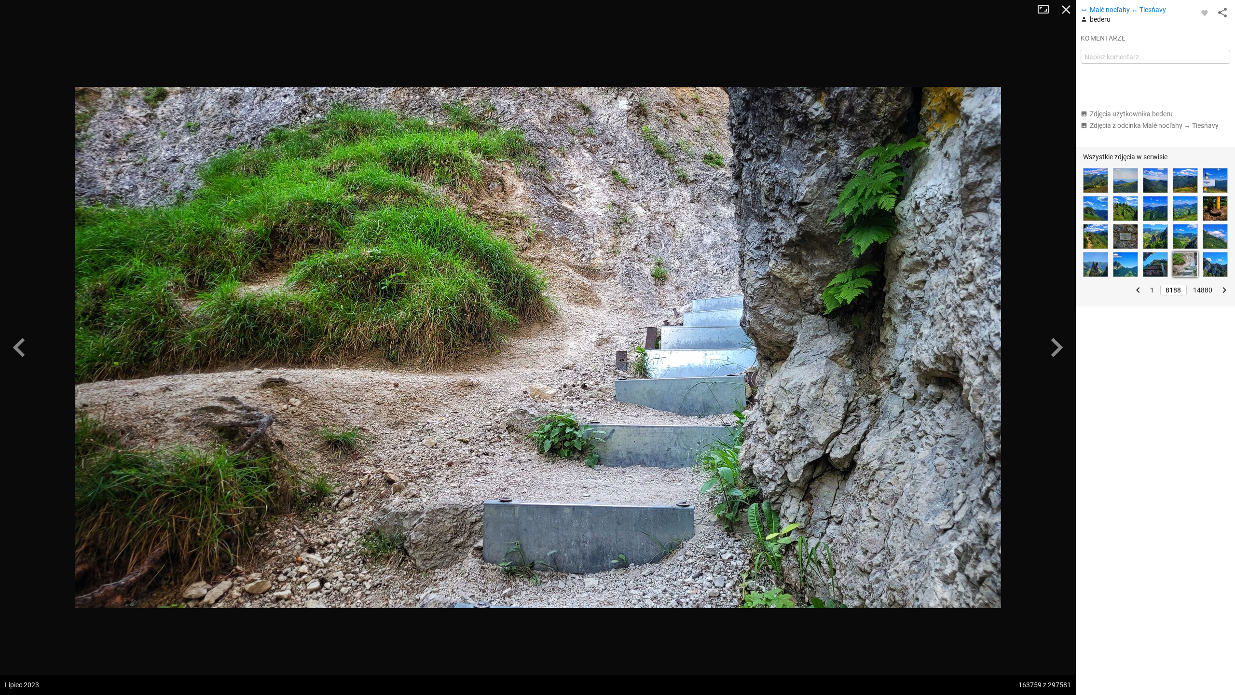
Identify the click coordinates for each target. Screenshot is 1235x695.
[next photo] (1056, 347)
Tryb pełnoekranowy (1047, 9)
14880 (1202, 290)
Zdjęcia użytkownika (1131, 114)
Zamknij (1066, 9)
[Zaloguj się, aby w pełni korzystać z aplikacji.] (1204, 12)
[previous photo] (19, 347)
